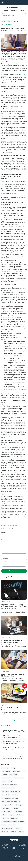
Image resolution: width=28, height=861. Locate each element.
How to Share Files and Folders (10, 798)
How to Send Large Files (8, 788)
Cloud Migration (6, 771)
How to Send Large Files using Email (11, 791)
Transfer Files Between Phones (10, 818)
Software (4, 815)
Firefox (3, 781)
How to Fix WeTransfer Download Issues (12, 709)
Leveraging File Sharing (8, 805)
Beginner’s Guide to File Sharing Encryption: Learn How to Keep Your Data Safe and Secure (13, 606)
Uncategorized (12, 825)
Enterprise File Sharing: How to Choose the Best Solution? (11, 641)
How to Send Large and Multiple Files (12, 753)
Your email (3, 561)
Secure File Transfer (7, 21)
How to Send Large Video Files (9, 794)
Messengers (19, 805)
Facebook (4, 774)
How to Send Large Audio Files (10, 784)
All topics (14, 720)
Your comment (4, 543)
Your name (3, 555)
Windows (21, 831)
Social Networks (19, 811)
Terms (5, 856)
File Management (6, 778)
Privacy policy (11, 856)
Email (24, 771)
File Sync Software (18, 778)
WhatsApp (13, 831)
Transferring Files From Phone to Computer (13, 821)
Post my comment (14, 571)
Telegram (11, 815)
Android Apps (5, 768)
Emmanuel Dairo (8, 24)
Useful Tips (18, 828)
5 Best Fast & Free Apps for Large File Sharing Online (12, 675)
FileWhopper (4, 447)
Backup (13, 768)
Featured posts (13, 774)
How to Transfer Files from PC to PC (11, 801)
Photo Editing (5, 808)
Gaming (10, 781)
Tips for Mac (20, 815)
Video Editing (5, 831)
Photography (15, 808)
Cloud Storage (16, 771)
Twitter (4, 825)
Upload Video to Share (7, 828)
